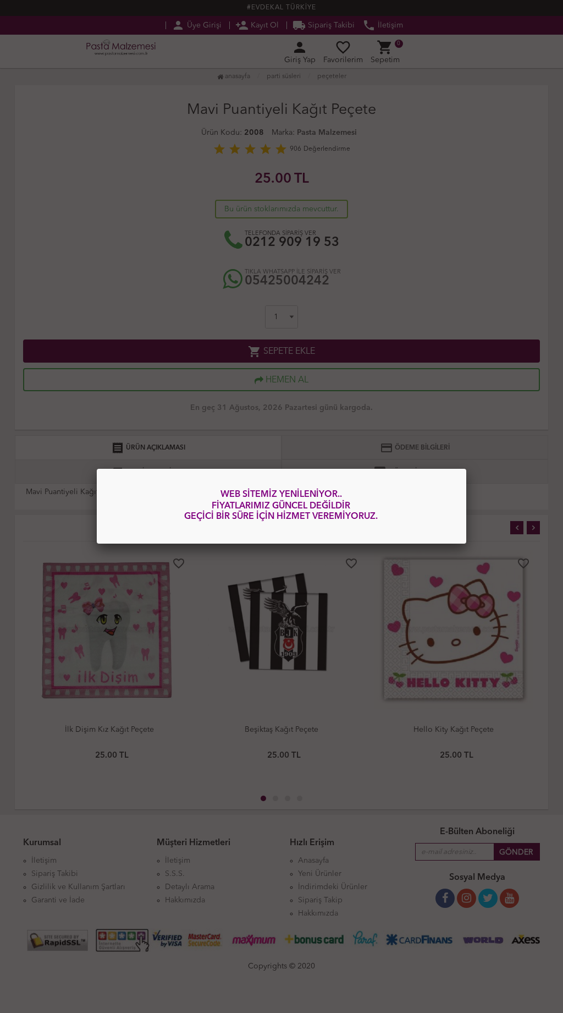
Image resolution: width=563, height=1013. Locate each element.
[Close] (466, 469)
